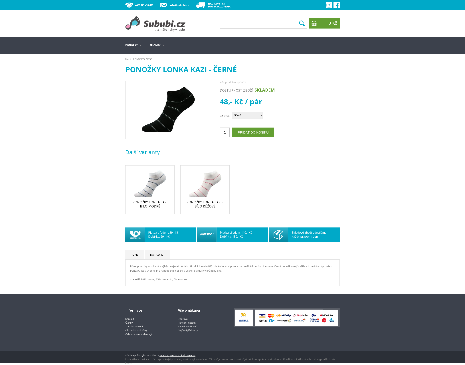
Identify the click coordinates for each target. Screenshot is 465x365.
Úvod (128, 59)
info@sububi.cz (179, 5)
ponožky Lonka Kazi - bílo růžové (205, 204)
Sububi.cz (164, 355)
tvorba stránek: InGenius (182, 355)
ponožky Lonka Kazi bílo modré (150, 204)
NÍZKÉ (149, 59)
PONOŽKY (138, 59)
